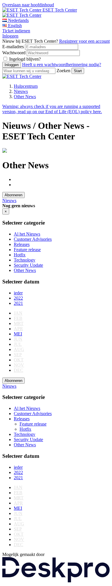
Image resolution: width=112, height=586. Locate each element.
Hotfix (20, 254)
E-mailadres (13, 46)
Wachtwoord (14, 52)
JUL (18, 344)
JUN (18, 339)
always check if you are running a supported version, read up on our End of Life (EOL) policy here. (52, 109)
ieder (18, 292)
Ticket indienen (16, 30)
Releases (22, 244)
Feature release (27, 249)
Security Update (28, 265)
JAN (18, 313)
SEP (18, 354)
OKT (19, 359)
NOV (19, 365)
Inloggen (10, 35)
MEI (18, 333)
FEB (18, 318)
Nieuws (21, 91)
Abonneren (13, 195)
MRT (19, 323)
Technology (24, 259)
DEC (18, 370)
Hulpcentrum (26, 86)
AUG (19, 349)
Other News (25, 96)
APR (18, 328)
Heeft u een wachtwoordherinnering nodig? (61, 64)
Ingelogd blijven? (25, 59)
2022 (18, 298)
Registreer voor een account (84, 41)
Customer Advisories (33, 239)
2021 (18, 303)
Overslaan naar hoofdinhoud (28, 4)
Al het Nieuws (27, 234)
